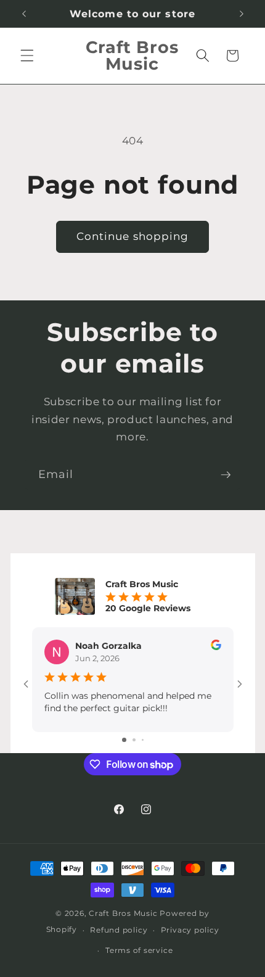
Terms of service (139, 950)
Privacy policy (190, 929)
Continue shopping (132, 236)
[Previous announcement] (24, 13)
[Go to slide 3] (143, 740)
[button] (27, 55)
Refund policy (118, 929)
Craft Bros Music (123, 913)
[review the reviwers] (216, 647)
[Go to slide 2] (134, 739)
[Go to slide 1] (124, 740)
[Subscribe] (225, 475)
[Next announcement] (241, 13)
